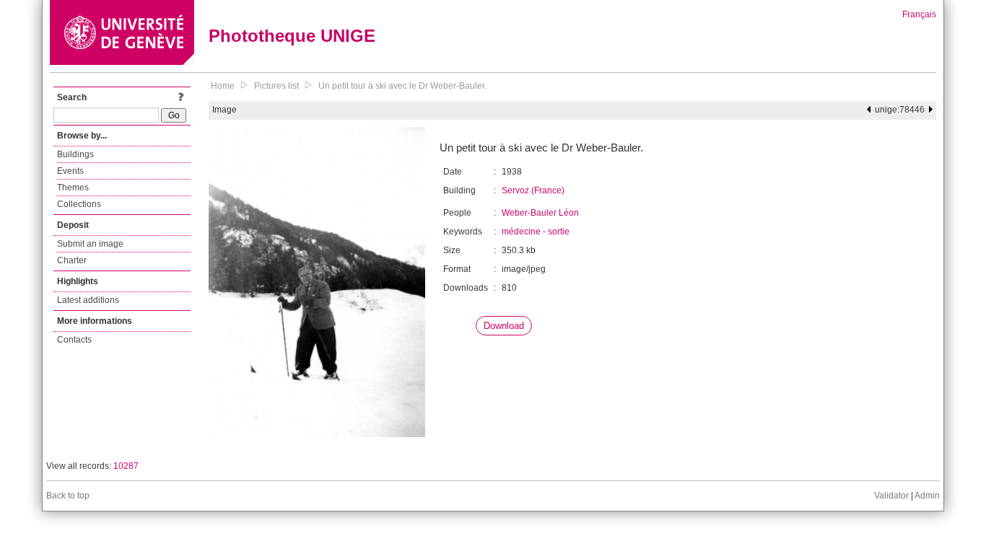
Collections (79, 204)
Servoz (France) (533, 190)
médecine (521, 232)
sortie (559, 232)
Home (223, 86)
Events (70, 171)
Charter (72, 260)
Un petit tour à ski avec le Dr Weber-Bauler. (402, 86)
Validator (891, 496)
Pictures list (276, 86)
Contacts (74, 340)
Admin (927, 496)
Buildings (75, 154)
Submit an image (90, 244)
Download (504, 325)
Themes (73, 188)
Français (919, 14)
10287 (126, 466)
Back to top (68, 496)
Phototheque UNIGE (292, 35)
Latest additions (88, 300)
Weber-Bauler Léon (540, 213)
